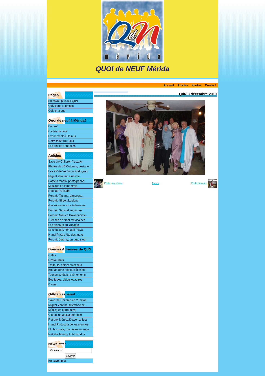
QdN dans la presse (61, 105)
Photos (196, 85)
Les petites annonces (62, 145)
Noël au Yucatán (59, 190)
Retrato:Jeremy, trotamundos (66, 334)
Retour (155, 183)
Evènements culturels (62, 136)
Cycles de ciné (57, 131)
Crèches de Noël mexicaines (66, 220)
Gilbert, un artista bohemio (65, 314)
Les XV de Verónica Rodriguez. (68, 171)
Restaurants (56, 260)
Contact (210, 85)
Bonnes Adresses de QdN (69, 249)
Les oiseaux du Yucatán (63, 224)
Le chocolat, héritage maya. (65, 229)
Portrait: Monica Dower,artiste (67, 215)
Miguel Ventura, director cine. (66, 305)
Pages (53, 95)
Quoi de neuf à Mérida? (67, 120)
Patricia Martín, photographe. (66, 181)
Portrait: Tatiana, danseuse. (65, 195)
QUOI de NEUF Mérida (132, 69)
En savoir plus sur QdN (63, 100)
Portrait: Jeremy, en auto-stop (66, 239)
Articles (182, 85)
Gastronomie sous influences (66, 205)
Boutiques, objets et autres (65, 279)
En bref (53, 126)
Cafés (52, 255)
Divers (52, 284)
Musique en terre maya (63, 185)
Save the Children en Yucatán (67, 300)
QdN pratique (56, 110)
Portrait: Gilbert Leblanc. (63, 200)
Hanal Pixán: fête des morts (65, 234)
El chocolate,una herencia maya (68, 329)
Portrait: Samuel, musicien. (65, 210)
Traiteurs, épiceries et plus (65, 264)
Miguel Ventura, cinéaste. (64, 176)
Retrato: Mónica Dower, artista (67, 319)
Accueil (169, 85)
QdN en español (61, 294)
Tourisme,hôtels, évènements (67, 274)
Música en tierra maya (62, 309)
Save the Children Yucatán (65, 161)
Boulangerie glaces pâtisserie (67, 269)
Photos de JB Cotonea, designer (69, 166)
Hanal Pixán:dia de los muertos (68, 324)
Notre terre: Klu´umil (61, 141)
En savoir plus (57, 360)
